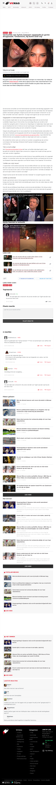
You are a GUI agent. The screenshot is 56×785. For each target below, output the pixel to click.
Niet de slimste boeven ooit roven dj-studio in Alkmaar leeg (30, 576)
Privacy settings (21, 756)
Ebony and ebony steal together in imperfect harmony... (20, 720)
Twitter (19, 749)
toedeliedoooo (12, 337)
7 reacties (24, 404)
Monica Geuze (34, 763)
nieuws (32, 768)
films (31, 744)
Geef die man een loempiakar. (12, 695)
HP (8, 691)
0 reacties (27, 413)
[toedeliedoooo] (5, 337)
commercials (33, 741)
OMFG (30, 7)
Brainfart (10, 368)
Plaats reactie (28, 321)
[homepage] (16, 3)
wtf (31, 756)
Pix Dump (37, 7)
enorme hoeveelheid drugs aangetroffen (27, 135)
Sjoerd (9, 684)
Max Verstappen (34, 751)
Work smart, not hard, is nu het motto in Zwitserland (33, 438)
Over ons (30, 780)
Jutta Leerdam (34, 761)
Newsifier (48, 780)
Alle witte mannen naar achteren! (14, 688)
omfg (10, 32)
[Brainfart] (5, 368)
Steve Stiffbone (25, 32)
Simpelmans (12, 352)
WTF (9, 7)
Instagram (20, 751)
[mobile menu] (3, 3)
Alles (4, 7)
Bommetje (16, 7)
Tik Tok (19, 754)
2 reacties (24, 440)
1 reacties (24, 432)
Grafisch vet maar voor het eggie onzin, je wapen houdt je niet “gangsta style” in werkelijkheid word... (27, 703)
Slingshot (32, 770)
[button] (45, 3)
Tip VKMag (49, 750)
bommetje (33, 735)
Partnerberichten (22, 758)
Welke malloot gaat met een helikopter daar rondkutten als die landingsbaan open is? (26, 712)
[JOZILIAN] (7, 294)
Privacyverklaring (18, 780)
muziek (32, 746)
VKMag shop (20, 741)
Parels (32, 773)
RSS (18, 744)
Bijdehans (10, 716)
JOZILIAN (12, 294)
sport (31, 749)
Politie (44, 7)
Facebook (20, 746)
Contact (19, 732)
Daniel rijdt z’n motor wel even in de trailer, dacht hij (33, 515)
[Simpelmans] (6, 352)
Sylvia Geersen (13, 81)
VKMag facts (20, 739)
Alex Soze (33, 766)
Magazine (5, 32)
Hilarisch (23, 7)
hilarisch (32, 754)
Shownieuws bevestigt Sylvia (13, 149)
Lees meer (28, 494)
